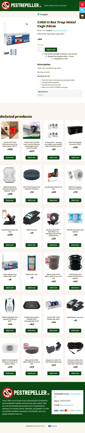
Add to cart (51, 50)
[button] (27, 24)
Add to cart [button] (31, 158)
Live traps (62, 5)
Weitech (40, 95)
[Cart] (82, 16)
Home (46, 5)
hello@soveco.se (66, 405)
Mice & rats (54, 5)
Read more (10, 158)
